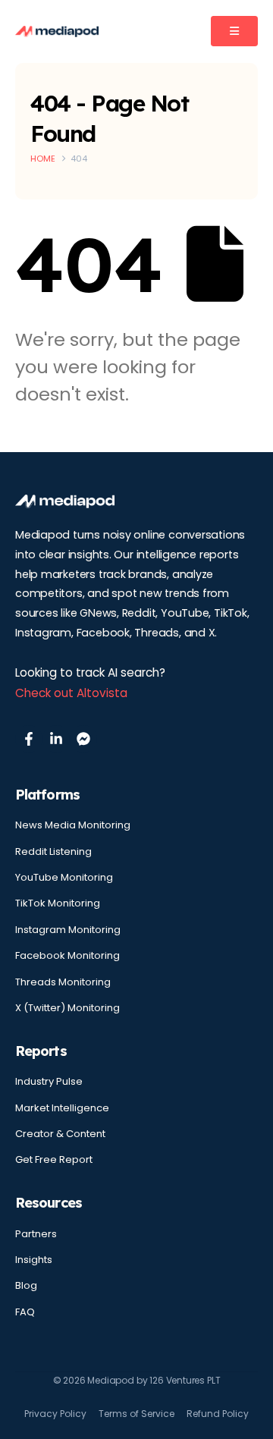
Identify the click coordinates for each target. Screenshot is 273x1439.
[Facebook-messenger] (83, 738)
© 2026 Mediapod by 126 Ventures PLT (137, 1380)
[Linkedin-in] (56, 738)
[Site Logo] (57, 31)
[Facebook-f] (28, 738)
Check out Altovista (71, 693)
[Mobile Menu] (234, 31)
